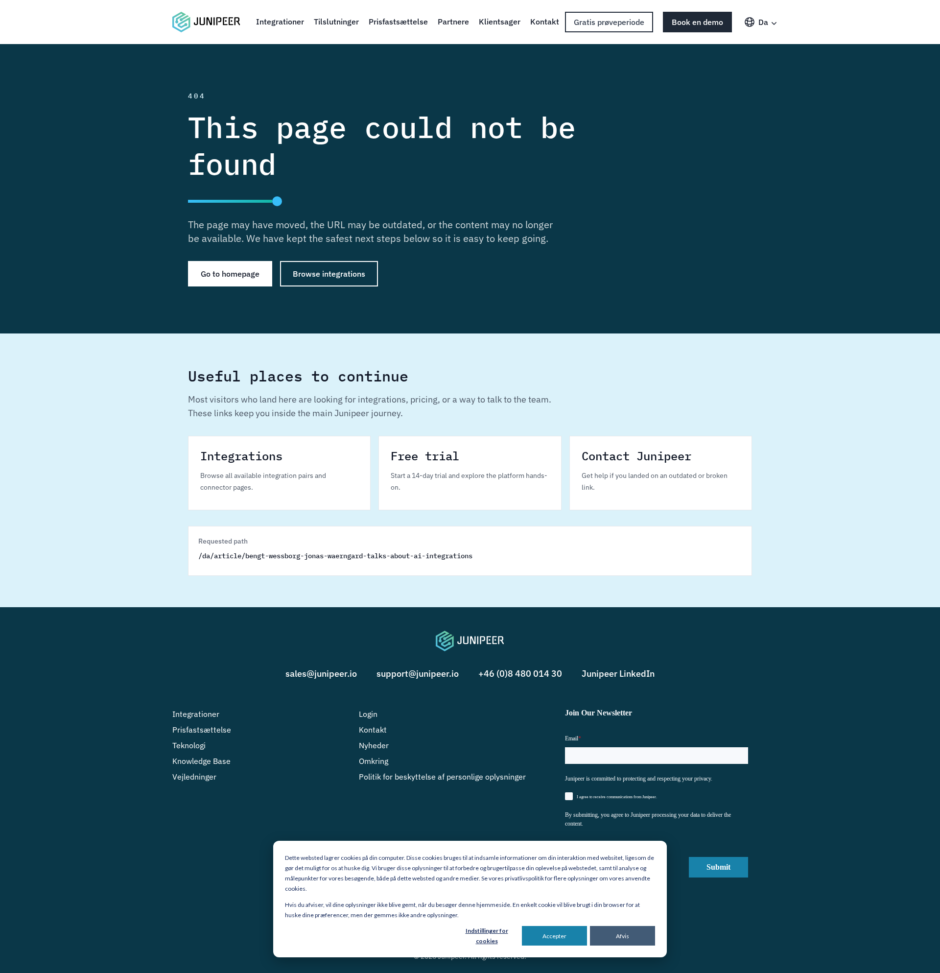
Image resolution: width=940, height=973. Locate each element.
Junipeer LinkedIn (618, 673)
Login (368, 714)
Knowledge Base (201, 761)
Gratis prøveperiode (609, 22)
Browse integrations (329, 274)
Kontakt (544, 21)
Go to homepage (230, 274)
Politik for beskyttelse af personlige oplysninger (442, 777)
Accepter (554, 936)
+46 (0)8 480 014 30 (520, 673)
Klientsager (499, 21)
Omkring (373, 761)
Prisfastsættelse (398, 21)
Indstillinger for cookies (487, 936)
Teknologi (189, 745)
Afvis (622, 936)
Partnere (453, 21)
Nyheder (374, 745)
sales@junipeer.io (321, 673)
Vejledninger (194, 777)
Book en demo (697, 22)
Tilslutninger (336, 21)
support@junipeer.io (417, 673)
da (763, 22)
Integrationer (280, 21)
